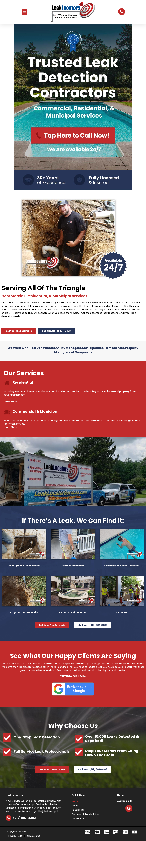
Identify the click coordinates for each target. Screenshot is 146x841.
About (75, 805)
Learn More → (12, 401)
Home (75, 801)
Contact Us (78, 818)
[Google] (128, 808)
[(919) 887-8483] (8, 818)
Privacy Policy (15, 836)
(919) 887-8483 (24, 818)
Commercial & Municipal (85, 814)
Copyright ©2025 (16, 831)
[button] (24, 12)
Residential (78, 810)
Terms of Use (32, 836)
